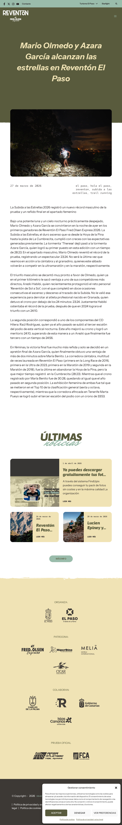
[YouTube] (17, 4)
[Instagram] (13, 4)
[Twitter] (8, 4)
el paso (81, 185)
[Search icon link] (116, 4)
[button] (116, 787)
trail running (101, 193)
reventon (82, 189)
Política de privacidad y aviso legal (89, 819)
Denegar (79, 812)
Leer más (67, 501)
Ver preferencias (105, 812)
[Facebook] (4, 4)
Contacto (26, 4)
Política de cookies (67, 819)
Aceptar (56, 812)
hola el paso (100, 185)
